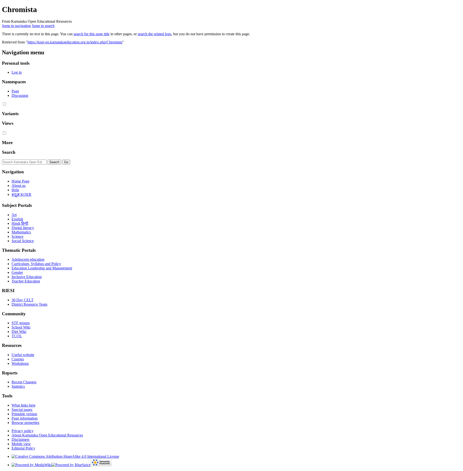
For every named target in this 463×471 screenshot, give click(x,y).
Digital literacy (23, 228)
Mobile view (21, 444)
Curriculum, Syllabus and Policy (36, 264)
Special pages (22, 410)
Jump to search (43, 26)
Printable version (24, 414)
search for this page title (91, 34)
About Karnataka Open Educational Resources (47, 435)
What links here (23, 405)
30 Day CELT (23, 300)
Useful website (23, 355)
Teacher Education (26, 281)
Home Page (20, 181)
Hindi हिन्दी (20, 223)
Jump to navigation (16, 26)
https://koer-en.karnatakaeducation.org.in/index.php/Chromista (74, 42)
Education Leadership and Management (42, 268)
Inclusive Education (27, 277)
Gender (17, 272)
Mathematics (21, 232)
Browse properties (25, 423)
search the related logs (154, 34)
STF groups (21, 323)
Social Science (23, 241)
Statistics (18, 386)
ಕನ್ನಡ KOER (21, 194)
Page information (25, 418)
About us (19, 185)
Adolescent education (28, 259)
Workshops (20, 363)
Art (14, 215)
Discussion (20, 95)
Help (15, 190)
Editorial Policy (23, 448)
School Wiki (21, 327)
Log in (17, 72)
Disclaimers (20, 439)
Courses (18, 359)
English (17, 219)
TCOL (17, 336)
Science (17, 236)
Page (15, 91)
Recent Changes (24, 382)
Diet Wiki (19, 332)
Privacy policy (23, 431)
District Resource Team (29, 304)
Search (8, 152)
